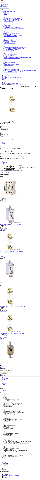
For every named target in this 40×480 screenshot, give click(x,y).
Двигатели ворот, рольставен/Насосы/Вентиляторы (12, 27)
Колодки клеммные (7, 34)
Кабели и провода (7, 10)
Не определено (6, 42)
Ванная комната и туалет (8, 23)
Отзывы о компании (17, 77)
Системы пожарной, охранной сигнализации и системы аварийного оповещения (17, 57)
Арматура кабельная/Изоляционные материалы (12, 18)
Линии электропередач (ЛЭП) (9, 38)
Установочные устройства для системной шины (12, 64)
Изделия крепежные (7, 29)
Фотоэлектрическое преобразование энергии (11, 69)
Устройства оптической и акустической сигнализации (13, 67)
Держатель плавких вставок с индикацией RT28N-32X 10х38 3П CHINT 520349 (13, 197)
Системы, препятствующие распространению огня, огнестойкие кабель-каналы (17, 61)
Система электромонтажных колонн (10, 53)
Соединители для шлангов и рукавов (10, 62)
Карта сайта (13, 374)
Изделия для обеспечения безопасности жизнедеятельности (14, 28)
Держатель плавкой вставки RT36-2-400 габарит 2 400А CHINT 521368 (12, 333)
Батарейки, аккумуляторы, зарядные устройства (12, 20)
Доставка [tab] (3, 142)
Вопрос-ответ (12, 77)
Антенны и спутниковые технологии (10, 16)
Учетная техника (7, 68)
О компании (4, 383)
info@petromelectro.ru (3, 6)
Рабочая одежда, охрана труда (9, 50)
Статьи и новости (5, 378)
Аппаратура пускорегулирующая (9, 17)
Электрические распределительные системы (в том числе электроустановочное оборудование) (20, 70)
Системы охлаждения (8, 56)
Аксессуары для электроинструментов (10, 15)
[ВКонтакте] (0, 126)
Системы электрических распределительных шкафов (13, 60)
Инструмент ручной (7, 30)
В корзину (2, 138)
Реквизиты (4, 77)
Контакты (4, 78)
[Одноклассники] (1, 126)
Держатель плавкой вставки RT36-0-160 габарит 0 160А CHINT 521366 (12, 251)
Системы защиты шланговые (9, 55)
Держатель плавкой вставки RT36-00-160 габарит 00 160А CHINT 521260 (12, 306)
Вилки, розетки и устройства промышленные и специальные (14, 24)
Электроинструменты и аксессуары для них (11, 72)
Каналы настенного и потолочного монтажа (11, 33)
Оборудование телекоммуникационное (10, 45)
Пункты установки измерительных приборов (11, 49)
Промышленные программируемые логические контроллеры (14, 48)
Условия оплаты (11, 75)
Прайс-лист (4, 79)
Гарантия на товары (17, 75)
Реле (5, 12)
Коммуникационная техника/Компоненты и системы (13, 35)
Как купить (4, 74)
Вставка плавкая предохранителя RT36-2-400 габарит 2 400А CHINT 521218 (13, 224)
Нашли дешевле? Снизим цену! (5, 131)
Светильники (6, 13)
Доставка (3, 384)
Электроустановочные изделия (9, 11)
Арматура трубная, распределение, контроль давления (13, 19)
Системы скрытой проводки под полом (10, 59)
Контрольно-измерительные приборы (10, 36)
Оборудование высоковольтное (9, 43)
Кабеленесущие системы (8, 32)
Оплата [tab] (3, 143)
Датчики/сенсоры (7, 26)
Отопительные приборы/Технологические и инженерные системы (15, 47)
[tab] (4, 162)
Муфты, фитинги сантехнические (10, 41)
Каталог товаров (5, 9)
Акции (3, 379)
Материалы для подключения (9, 40)
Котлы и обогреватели (8, 37)
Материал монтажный (8, 39)
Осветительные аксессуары (8, 46)
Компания (4, 76)
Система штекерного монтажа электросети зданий (12, 52)
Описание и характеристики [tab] (7, 161)
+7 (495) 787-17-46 (3, 5)
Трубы (5, 63)
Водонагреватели (7, 25)
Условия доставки (5, 75)
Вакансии (7, 77)
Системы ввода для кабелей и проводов (11, 54)
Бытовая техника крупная (8, 21)
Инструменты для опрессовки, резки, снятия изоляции (13, 31)
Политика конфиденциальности (5, 374)
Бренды (3, 73)
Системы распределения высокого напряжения (12, 58)
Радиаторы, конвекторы (8, 51)
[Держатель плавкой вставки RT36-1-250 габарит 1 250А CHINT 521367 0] (12, 113)
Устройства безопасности (8, 65)
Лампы (5, 14)
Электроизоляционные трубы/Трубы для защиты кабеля (13, 71)
